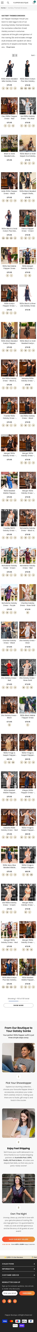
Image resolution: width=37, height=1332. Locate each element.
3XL (26, 88)
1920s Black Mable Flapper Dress (27, 716)
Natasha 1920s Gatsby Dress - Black (27, 379)
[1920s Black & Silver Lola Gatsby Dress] (27, 293)
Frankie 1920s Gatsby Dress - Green (9, 417)
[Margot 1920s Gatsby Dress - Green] (27, 929)
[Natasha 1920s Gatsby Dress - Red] (9, 817)
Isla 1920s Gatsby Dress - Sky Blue (28, 117)
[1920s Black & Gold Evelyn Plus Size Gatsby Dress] (9, 218)
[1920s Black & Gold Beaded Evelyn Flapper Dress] (27, 330)
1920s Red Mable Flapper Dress (9, 267)
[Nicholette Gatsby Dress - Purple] (9, 592)
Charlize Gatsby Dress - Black (9, 641)
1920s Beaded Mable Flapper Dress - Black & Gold (27, 978)
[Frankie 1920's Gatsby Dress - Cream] (9, 517)
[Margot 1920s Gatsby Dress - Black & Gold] (27, 442)
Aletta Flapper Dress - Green (27, 230)
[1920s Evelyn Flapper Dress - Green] (9, 293)
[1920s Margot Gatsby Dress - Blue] (27, 255)
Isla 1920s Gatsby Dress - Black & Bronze (9, 379)
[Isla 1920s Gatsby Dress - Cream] (9, 892)
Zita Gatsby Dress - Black (9, 716)
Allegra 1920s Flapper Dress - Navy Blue (27, 791)
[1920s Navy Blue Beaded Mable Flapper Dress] (9, 854)
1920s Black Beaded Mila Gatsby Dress (9, 80)
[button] (13, 55)
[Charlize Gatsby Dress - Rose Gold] (27, 592)
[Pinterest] (15, 1301)
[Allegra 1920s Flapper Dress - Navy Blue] (27, 779)
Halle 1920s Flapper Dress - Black (9, 192)
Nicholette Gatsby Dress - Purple (9, 604)
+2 (33, 88)
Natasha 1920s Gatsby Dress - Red (9, 829)
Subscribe (27, 1293)
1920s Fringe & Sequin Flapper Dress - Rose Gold (27, 866)
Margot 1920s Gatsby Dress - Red (9, 941)
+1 (15, 88)
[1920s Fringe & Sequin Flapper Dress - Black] (27, 742)
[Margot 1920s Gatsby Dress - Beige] (27, 480)
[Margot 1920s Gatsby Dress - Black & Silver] (9, 442)
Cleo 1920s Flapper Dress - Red (9, 117)
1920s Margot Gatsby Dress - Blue (27, 267)
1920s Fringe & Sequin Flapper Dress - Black (27, 754)
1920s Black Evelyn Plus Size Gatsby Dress (27, 80)
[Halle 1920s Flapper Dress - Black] (9, 180)
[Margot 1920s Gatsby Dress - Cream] (27, 892)
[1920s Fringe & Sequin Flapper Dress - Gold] (9, 742)
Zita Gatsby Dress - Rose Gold (27, 679)
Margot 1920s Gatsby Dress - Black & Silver (9, 454)
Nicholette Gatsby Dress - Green (9, 567)
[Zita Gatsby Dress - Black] (9, 704)
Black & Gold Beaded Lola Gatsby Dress (9, 155)
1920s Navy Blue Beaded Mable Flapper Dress (9, 866)
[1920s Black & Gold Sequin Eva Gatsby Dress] (27, 143)
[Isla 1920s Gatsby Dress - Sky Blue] (27, 105)
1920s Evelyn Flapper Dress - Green (9, 304)
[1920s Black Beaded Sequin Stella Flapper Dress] (27, 180)
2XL (22, 88)
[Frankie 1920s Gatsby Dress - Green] (9, 405)
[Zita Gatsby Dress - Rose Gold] (27, 667)
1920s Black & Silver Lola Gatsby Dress (28, 304)
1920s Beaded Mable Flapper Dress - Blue (9, 492)
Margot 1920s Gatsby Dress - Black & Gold (27, 454)
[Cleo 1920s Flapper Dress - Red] (9, 105)
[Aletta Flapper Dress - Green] (27, 218)
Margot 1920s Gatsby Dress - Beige (27, 492)
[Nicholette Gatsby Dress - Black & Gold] (27, 517)
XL (13, 126)
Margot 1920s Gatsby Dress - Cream (27, 904)
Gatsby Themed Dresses (17, 8)
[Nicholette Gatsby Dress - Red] (27, 555)
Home (3, 8)
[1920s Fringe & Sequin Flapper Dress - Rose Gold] (27, 854)
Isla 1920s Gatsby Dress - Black (28, 417)
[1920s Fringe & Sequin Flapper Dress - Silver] (27, 817)
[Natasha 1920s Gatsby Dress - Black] (27, 367)
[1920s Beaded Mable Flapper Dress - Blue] (9, 480)
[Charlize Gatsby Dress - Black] (9, 630)
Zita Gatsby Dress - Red (9, 679)
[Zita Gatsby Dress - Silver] (27, 630)
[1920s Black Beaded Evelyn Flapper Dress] (9, 330)
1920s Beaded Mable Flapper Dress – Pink (9, 791)
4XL (29, 88)
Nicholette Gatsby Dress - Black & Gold (27, 529)
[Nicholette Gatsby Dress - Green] (9, 555)
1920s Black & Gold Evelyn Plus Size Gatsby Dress (9, 230)
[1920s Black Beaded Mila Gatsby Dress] (9, 68)
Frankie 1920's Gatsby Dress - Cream (9, 529)
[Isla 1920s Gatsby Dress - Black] (27, 405)
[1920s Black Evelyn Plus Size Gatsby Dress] (27, 68)
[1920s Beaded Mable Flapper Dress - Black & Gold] (27, 967)
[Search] (8, 2)
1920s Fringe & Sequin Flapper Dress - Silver (27, 829)
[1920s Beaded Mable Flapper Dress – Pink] (9, 779)
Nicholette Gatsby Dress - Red (27, 567)
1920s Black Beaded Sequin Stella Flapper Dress (28, 192)
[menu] (2, 2)
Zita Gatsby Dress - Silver (27, 641)
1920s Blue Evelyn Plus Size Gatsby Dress (9, 978)
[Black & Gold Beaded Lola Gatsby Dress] (9, 143)
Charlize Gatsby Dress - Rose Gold (27, 604)
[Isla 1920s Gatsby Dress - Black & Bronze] (9, 367)
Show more (18, 1005)
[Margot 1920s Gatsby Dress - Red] (9, 929)
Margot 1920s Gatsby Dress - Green (27, 941)
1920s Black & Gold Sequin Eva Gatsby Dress (27, 155)
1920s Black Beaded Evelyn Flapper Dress (9, 342)
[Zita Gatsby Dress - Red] (9, 667)
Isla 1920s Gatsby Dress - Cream (9, 904)
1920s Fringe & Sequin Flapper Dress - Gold (9, 754)
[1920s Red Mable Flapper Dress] (9, 255)
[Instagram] (9, 1301)
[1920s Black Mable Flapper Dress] (27, 704)
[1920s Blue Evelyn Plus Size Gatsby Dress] (9, 967)
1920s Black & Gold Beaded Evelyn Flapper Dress (27, 342)
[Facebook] (4, 1301)
